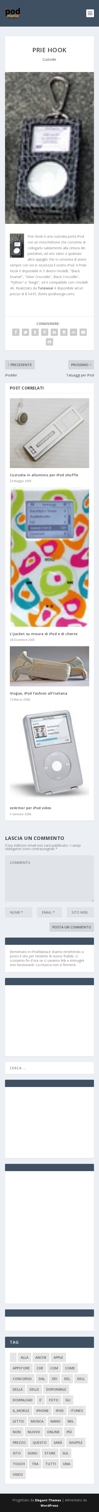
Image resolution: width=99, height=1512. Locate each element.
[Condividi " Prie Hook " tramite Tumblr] (35, 332)
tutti (50, 1463)
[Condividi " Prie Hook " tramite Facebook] (16, 332)
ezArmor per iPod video (30, 808)
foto (53, 1400)
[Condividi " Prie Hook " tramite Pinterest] (45, 332)
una (66, 1463)
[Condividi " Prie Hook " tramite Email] (83, 332)
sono (32, 1453)
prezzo (19, 1442)
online (53, 1432)
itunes (77, 1410)
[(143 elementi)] (13, 1357)
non (17, 1432)
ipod (60, 1410)
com (54, 1368)
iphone (42, 1410)
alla (24, 1357)
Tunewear (45, 288)
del (67, 1378)
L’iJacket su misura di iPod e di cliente (44, 633)
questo (40, 1442)
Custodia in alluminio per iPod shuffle (44, 475)
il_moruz (21, 1410)
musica (37, 1421)
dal (42, 1378)
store (50, 1453)
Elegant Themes (48, 1500)
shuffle (76, 1442)
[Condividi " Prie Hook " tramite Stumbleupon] (73, 332)
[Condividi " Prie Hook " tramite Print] (49, 342)
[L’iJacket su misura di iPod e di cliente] (49, 557)
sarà (58, 1442)
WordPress (49, 1505)
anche (41, 1357)
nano (55, 1421)
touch (19, 1463)
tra (35, 1463)
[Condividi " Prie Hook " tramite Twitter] (25, 332)
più (69, 1432)
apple (58, 1357)
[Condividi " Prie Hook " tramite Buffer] (64, 332)
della (18, 1389)
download (22, 1400)
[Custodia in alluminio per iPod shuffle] (49, 433)
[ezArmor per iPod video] (49, 753)
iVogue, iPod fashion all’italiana (39, 693)
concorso (22, 1378)
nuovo (34, 1432)
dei (54, 1378)
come (70, 1368)
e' (40, 1400)
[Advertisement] (46, 1020)
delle (34, 1389)
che (40, 1368)
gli (67, 1400)
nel (71, 1421)
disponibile (56, 1389)
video (18, 1474)
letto (18, 1421)
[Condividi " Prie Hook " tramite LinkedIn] (54, 332)
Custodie (49, 59)
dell (81, 1378)
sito (17, 1453)
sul (65, 1453)
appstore (21, 1368)
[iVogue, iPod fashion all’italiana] (49, 666)
